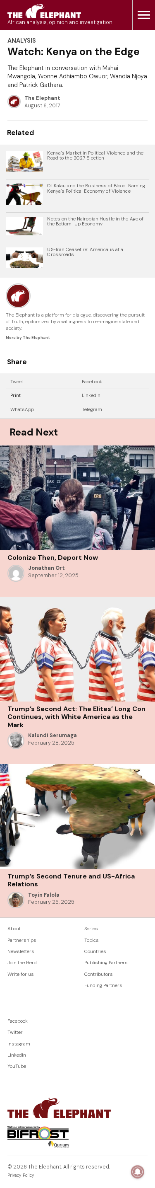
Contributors (98, 974)
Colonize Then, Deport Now (52, 557)
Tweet (16, 382)
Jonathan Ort (46, 568)
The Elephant (42, 98)
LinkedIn (91, 395)
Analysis (21, 40)
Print (15, 395)
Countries (95, 951)
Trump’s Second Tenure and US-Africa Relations (71, 880)
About (14, 929)
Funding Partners (103, 985)
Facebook (92, 382)
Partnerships (21, 940)
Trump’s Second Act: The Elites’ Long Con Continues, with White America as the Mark (76, 716)
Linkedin (16, 1055)
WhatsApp (22, 409)
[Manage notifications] (137, 1171)
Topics (91, 940)
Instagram (18, 1044)
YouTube (16, 1066)
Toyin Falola (44, 895)
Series (91, 929)
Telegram (92, 409)
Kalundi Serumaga (52, 735)
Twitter (15, 1032)
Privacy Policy (20, 1175)
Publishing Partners (106, 963)
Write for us (20, 974)
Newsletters (20, 951)
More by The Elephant (28, 337)
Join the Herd (22, 963)
